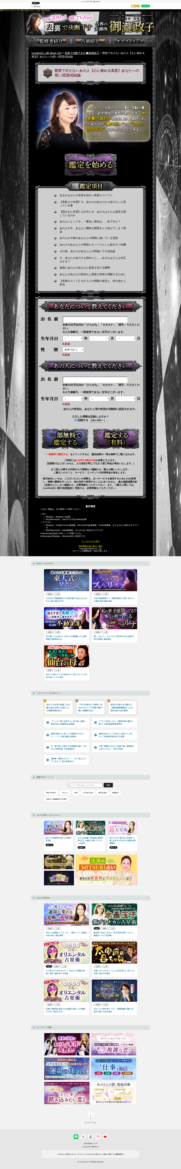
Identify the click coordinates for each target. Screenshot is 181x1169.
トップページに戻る (91, 541)
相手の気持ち (51, 792)
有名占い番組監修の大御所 (56, 799)
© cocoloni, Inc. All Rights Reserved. (91, 1162)
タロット (65, 792)
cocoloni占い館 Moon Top (46, 53)
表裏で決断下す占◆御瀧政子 (82, 53)
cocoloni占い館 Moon (90, 1146)
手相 (75, 792)
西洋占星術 (102, 792)
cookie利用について (90, 1143)
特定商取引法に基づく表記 (90, 546)
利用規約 (67, 488)
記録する (82, 420)
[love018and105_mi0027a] (65, 439)
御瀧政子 (115, 792)
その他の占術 (88, 792)
